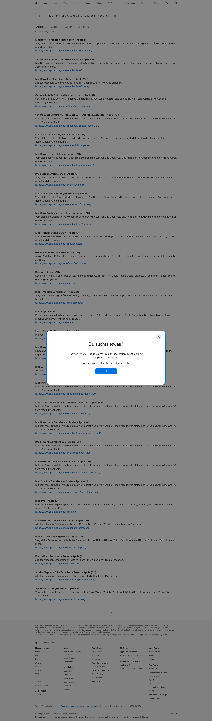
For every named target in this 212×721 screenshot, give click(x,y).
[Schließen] (159, 336)
